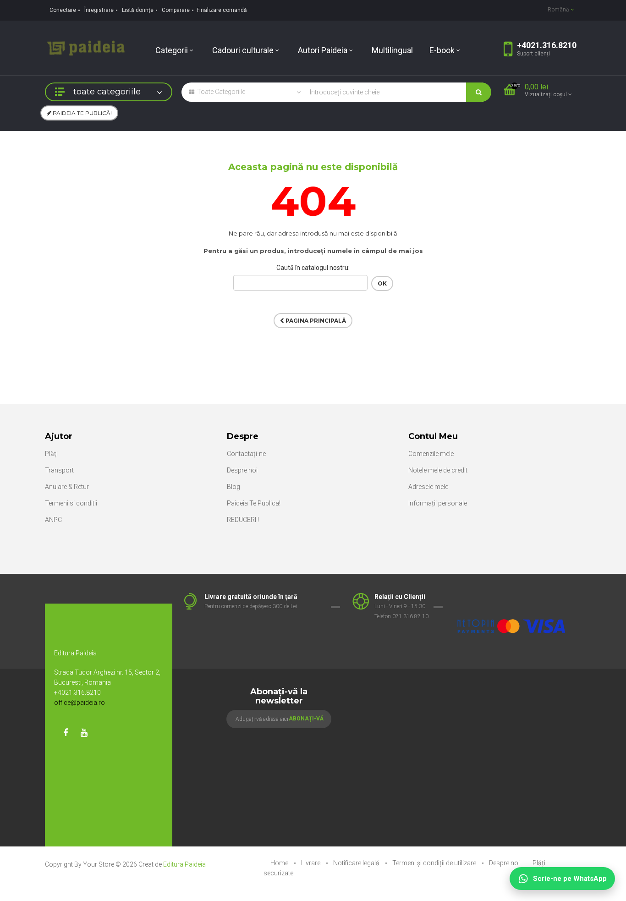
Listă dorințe (138, 10)
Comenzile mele (431, 453)
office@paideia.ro (79, 702)
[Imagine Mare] (512, 597)
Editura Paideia (184, 864)
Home (280, 863)
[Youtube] (84, 733)
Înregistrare (99, 10)
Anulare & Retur (67, 486)
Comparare (176, 10)
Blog (233, 486)
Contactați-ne (246, 453)
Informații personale (437, 503)
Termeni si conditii (71, 503)
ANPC (53, 519)
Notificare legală (357, 863)
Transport (59, 470)
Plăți (51, 453)
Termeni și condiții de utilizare (435, 863)
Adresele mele (428, 486)
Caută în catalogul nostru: (313, 267)
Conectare (62, 10)
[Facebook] (65, 733)
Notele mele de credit (437, 470)
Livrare (311, 863)
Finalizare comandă (222, 10)
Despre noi (242, 470)
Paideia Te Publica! (253, 503)
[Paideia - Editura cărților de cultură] (85, 47)
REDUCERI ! (243, 519)
